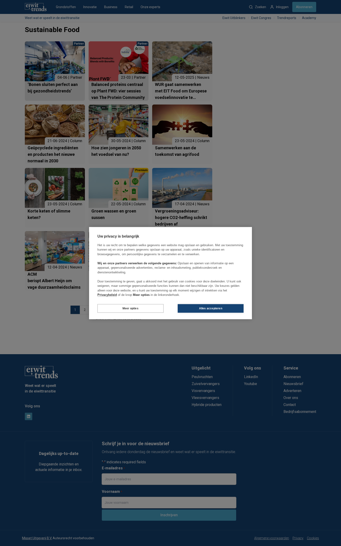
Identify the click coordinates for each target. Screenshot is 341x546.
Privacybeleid (107, 295)
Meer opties (130, 308)
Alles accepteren (210, 308)
